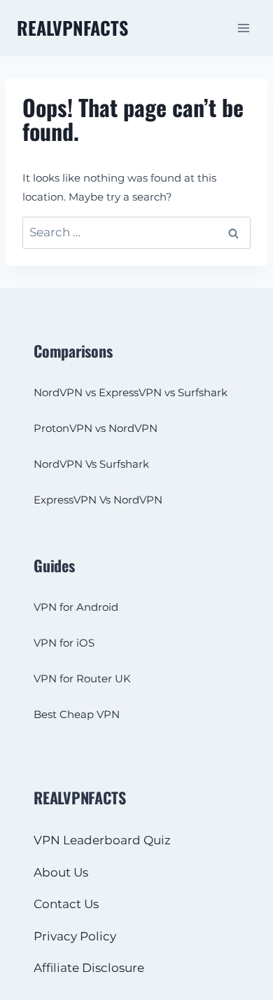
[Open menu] (243, 28)
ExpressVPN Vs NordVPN (98, 499)
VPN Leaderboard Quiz (102, 840)
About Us (61, 872)
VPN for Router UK (82, 678)
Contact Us (66, 904)
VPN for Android (76, 607)
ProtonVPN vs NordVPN (96, 428)
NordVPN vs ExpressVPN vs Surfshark (130, 392)
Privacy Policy (75, 936)
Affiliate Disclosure (89, 968)
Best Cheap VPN (77, 714)
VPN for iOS (64, 642)
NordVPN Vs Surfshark (91, 464)
